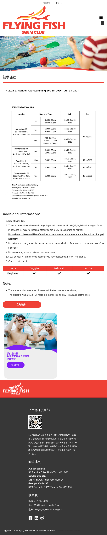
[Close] (102, 23)
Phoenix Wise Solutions (72, 530)
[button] (22, 304)
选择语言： (47, 3)
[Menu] (101, 17)
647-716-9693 (41, 501)
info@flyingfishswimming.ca (48, 509)
